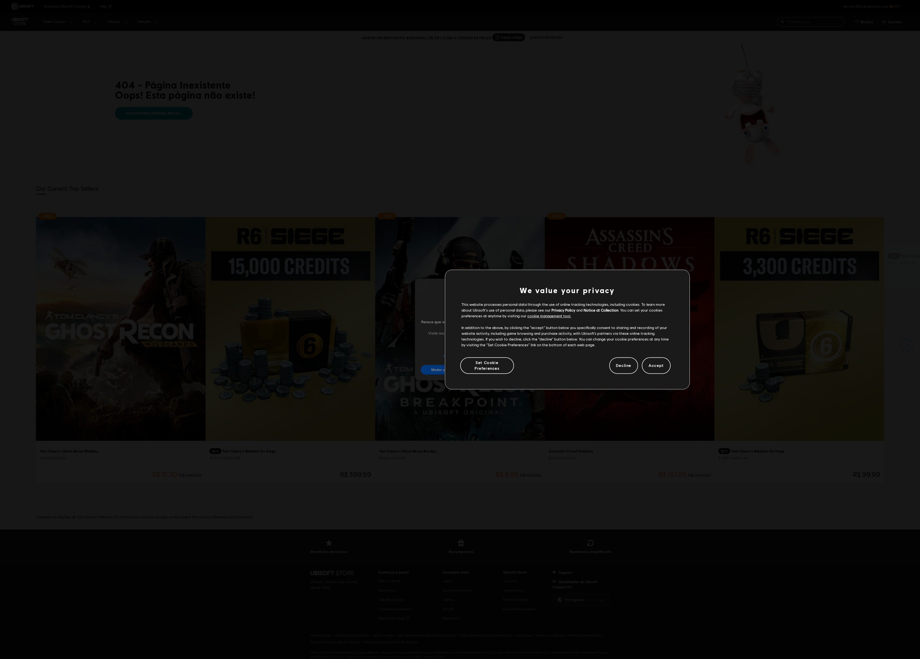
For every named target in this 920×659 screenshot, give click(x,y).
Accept (656, 365)
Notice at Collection (601, 310)
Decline (623, 365)
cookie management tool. (549, 316)
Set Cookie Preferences (487, 365)
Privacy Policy (563, 310)
